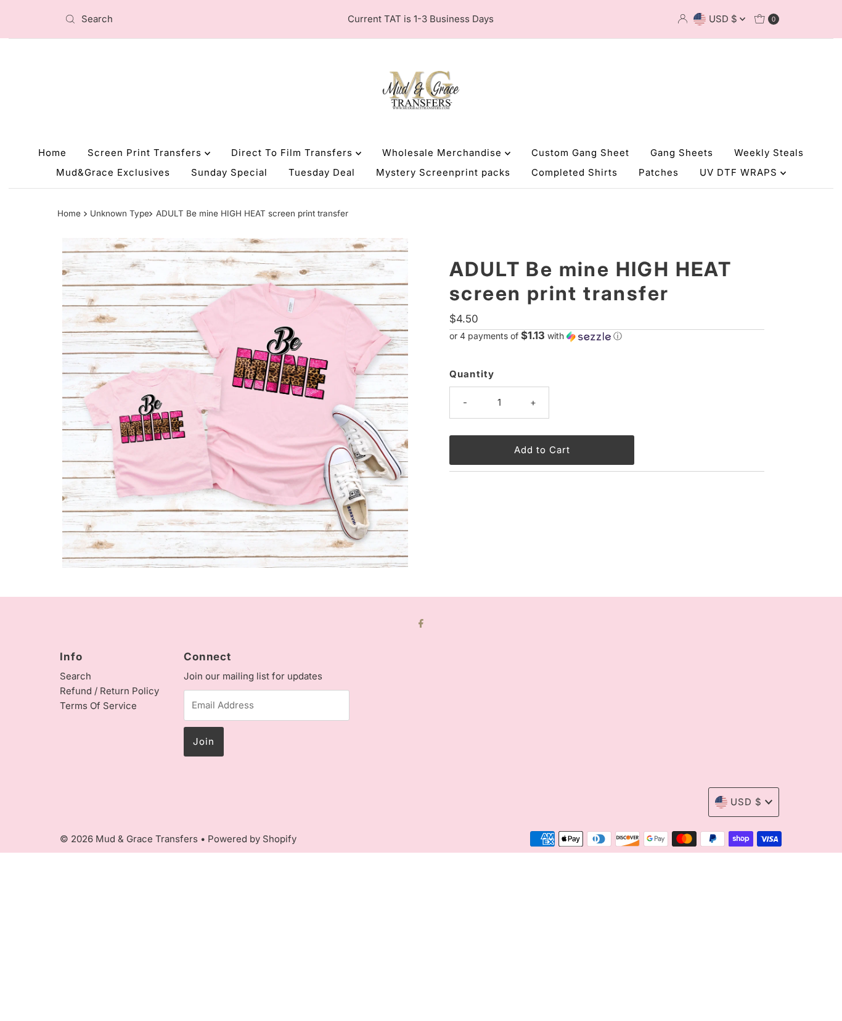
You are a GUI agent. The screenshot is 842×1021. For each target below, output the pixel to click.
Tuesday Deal (321, 172)
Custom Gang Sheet (580, 152)
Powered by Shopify (252, 839)
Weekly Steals (769, 152)
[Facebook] (421, 622)
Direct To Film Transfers (293, 152)
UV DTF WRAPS (740, 172)
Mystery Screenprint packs (443, 172)
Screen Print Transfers (146, 152)
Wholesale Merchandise (443, 152)
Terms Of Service (98, 705)
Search (75, 676)
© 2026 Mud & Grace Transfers (130, 839)
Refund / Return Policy (109, 691)
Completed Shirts (574, 172)
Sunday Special (229, 172)
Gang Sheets (681, 152)
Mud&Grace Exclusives (113, 172)
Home (52, 152)
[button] (606, 336)
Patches (659, 172)
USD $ (724, 19)
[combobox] (177, 19)
